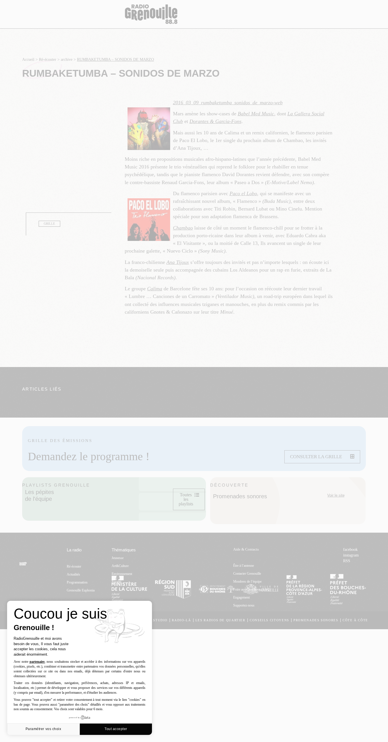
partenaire (37, 662)
